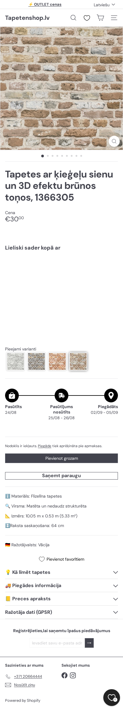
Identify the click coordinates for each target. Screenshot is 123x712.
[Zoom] (114, 141)
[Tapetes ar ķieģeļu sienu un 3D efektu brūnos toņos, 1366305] (61, 274)
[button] (15, 362)
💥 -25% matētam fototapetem (45, 6)
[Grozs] (100, 17)
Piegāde (44, 446)
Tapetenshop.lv (27, 17)
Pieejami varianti (20, 349)
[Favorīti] (86, 18)
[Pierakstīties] (89, 643)
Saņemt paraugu (61, 475)
